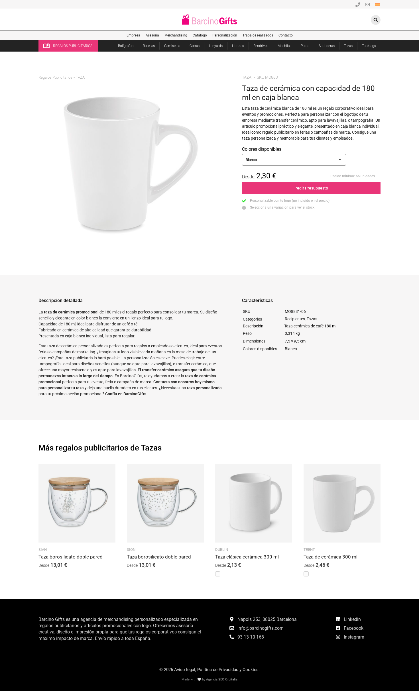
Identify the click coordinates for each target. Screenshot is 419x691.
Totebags (369, 46)
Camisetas (172, 46)
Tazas (348, 46)
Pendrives (260, 46)
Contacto (285, 35)
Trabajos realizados (258, 35)
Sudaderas (327, 46)
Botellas (149, 46)
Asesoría (152, 35)
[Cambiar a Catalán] (377, 4)
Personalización (224, 35)
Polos (305, 46)
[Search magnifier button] (375, 20)
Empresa (133, 35)
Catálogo (200, 35)
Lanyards (216, 46)
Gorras (195, 46)
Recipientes (295, 319)
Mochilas (284, 46)
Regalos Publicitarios (55, 77)
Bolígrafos (125, 46)
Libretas (238, 46)
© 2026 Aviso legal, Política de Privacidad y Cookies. (209, 669)
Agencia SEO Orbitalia (221, 679)
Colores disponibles (261, 149)
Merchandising (175, 35)
